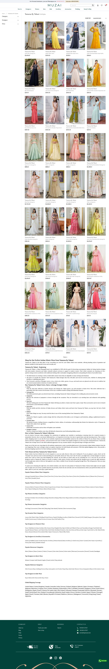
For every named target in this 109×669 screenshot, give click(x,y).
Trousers (36, 487)
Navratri (78, 517)
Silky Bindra (66, 532)
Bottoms (78, 487)
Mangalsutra (83, 497)
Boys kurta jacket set (51, 569)
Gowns (83, 487)
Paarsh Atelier (50, 560)
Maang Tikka (58, 497)
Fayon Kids (28, 578)
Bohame (27, 560)
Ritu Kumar (48, 528)
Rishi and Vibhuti (71, 528)
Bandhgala (97, 551)
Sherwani (74, 551)
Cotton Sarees (58, 476)
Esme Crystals (84, 540)
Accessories (68, 9)
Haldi (85, 517)
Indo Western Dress (77, 569)
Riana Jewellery (67, 540)
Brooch (87, 551)
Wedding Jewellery (63, 517)
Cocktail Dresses (41, 519)
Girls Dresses (28, 569)
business (60, 624)
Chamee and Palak (39, 530)
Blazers (31, 551)
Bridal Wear (72, 517)
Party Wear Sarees (68, 476)
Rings (46, 497)
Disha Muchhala (55, 530)
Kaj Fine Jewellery (48, 540)
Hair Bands (54, 508)
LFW (82, 517)
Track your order (42, 628)
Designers (28, 9)
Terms (20, 635)
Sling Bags (47, 508)
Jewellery (58, 9)
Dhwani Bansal (58, 540)
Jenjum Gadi (33, 560)
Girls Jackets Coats (99, 569)
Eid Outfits (58, 519)
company (21, 624)
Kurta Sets (76, 476)
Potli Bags (27, 508)
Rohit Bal (98, 528)
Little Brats (35, 578)
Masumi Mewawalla (39, 532)
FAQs (20, 632)
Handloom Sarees (85, 476)
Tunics (97, 487)
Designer (5, 20)
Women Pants (51, 489)
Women (37, 9)
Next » (65, 357)
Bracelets (51, 497)
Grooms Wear (50, 519)
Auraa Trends (38, 540)
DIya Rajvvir (63, 528)
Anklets (71, 497)
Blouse (42, 476)
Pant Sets (51, 476)
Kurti (46, 476)
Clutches (60, 508)
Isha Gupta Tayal (85, 530)
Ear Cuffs (102, 497)
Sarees (37, 476)
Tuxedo (92, 551)
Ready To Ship (87, 9)
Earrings (27, 497)
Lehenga (27, 476)
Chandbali (90, 497)
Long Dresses (52, 487)
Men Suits (56, 551)
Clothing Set (35, 489)
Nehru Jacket (67, 551)
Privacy (20, 637)
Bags (74, 508)
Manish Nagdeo (42, 560)
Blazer (91, 569)
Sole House (32, 542)
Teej (63, 519)
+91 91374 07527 (83, 628)
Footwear (100, 476)
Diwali (46, 517)
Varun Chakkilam (29, 528)
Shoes (35, 551)
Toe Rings (27, 499)
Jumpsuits (67, 487)
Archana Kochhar (39, 528)
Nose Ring (65, 497)
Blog (20, 630)
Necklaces (41, 497)
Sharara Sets (93, 476)
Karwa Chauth (53, 517)
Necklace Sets (34, 497)
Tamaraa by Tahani (57, 532)
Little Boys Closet (43, 578)
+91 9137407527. (60, 1)
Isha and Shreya (76, 530)
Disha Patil (47, 530)
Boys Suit (68, 569)
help (39, 624)
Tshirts (45, 551)
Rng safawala (58, 560)
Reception (96, 517)
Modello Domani (40, 542)
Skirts (32, 487)
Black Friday (35, 517)
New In (20, 9)
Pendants (96, 497)
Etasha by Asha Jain (66, 530)
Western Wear (44, 487)
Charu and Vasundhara (82, 528)
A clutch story (75, 540)
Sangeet (90, 517)
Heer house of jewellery (95, 540)
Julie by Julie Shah (95, 530)
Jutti (26, 478)
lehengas (71, 381)
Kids (51, 9)
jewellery (42, 440)
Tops (29, 489)
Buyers (59, 628)
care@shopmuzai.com (85, 632)
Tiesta (26, 542)
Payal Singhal (55, 528)
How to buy (41, 630)
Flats (29, 478)
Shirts (26, 551)
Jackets (40, 551)
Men (44, 9)
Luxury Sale (28, 517)
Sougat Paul (92, 528)
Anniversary (33, 519)
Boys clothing (36, 569)
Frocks (60, 569)
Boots (38, 478)
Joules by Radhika (29, 540)
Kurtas (61, 551)
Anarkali (33, 476)
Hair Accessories (68, 508)
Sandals (34, 478)
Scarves (73, 487)
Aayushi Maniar (29, 530)
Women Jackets (90, 487)
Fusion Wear (60, 487)
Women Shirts (43, 489)
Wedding (77, 9)
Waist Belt (41, 508)
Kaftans (52, 381)
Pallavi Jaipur (48, 532)
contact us (81, 624)
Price (3, 24)
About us (21, 628)
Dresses (27, 487)
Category (5, 16)
